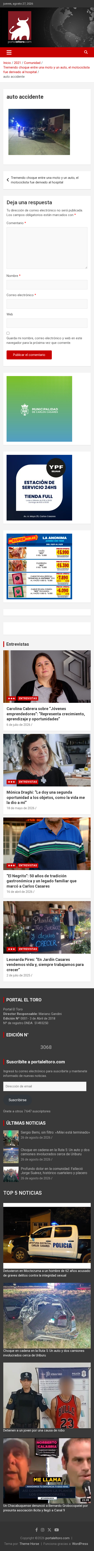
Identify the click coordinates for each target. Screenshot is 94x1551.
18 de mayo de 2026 (21, 808)
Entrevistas (17, 644)
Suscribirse (17, 1100)
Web (10, 314)
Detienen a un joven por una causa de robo (34, 1430)
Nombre (14, 276)
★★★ (11, 698)
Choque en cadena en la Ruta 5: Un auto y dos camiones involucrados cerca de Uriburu (55, 1152)
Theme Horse (29, 1544)
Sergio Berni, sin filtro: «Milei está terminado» (55, 1132)
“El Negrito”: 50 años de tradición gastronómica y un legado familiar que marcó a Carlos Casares (42, 881)
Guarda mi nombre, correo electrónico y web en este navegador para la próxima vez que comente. (44, 340)
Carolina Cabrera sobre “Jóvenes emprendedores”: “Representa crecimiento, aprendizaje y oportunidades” (46, 713)
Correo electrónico (21, 295)
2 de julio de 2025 (18, 975)
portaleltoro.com (57, 1538)
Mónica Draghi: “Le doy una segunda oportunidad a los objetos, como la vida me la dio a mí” (46, 797)
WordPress (80, 1544)
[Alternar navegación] (9, 52)
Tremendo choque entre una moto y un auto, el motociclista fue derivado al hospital (44, 180)
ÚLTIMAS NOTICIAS (26, 1123)
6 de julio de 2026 (18, 724)
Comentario (16, 223)
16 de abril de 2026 (20, 891)
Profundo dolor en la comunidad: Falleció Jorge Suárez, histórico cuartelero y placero (54, 1171)
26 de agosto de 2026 (35, 1137)
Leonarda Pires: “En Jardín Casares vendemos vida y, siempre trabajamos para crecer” (45, 964)
